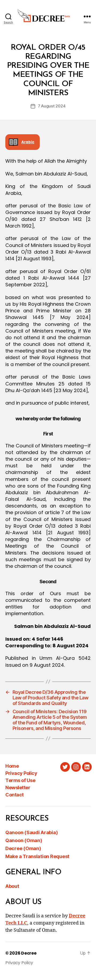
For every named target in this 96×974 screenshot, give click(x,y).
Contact (14, 794)
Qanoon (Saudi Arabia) (31, 832)
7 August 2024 (52, 105)
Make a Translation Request (37, 856)
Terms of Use (20, 780)
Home (12, 766)
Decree (28, 953)
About (12, 886)
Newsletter (17, 787)
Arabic (27, 142)
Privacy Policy (21, 773)
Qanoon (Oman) (23, 840)
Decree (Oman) (23, 848)
